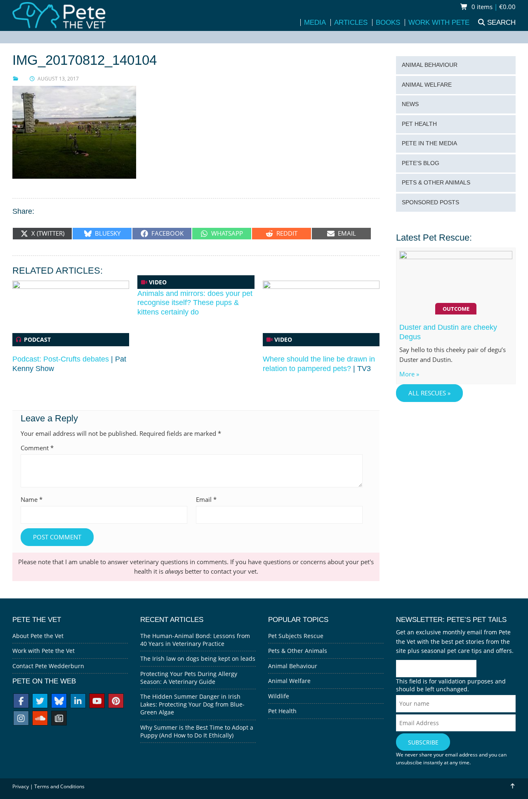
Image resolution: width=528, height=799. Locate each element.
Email (206, 500)
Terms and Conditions (59, 786)
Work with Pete (438, 22)
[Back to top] (512, 786)
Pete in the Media (429, 143)
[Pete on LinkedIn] (78, 702)
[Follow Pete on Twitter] (40, 702)
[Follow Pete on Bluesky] (59, 702)
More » (409, 374)
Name (31, 500)
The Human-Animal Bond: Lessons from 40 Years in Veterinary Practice (195, 640)
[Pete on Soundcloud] (40, 719)
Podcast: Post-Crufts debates (60, 359)
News (410, 104)
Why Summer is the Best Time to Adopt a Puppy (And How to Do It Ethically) (196, 731)
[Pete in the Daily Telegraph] (59, 719)
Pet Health (419, 124)
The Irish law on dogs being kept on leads (197, 658)
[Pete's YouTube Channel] (97, 702)
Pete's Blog (420, 163)
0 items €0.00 (493, 7)
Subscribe (423, 742)
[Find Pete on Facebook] (21, 702)
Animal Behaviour (429, 65)
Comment (37, 448)
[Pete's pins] (116, 702)
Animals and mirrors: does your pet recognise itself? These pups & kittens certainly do (194, 302)
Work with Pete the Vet (43, 651)
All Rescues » (429, 393)
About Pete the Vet (38, 636)
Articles (351, 22)
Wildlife (278, 696)
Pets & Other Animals (436, 183)
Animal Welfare (427, 85)
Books (388, 22)
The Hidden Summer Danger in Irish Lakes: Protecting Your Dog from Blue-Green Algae (192, 704)
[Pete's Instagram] (21, 719)
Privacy (20, 786)
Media (315, 22)
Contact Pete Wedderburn (48, 666)
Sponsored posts (430, 202)
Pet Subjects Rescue (295, 636)
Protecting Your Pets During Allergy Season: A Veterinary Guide (188, 678)
